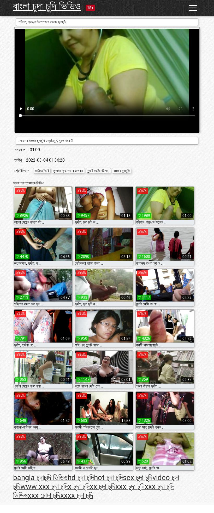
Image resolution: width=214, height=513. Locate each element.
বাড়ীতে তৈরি (42, 171)
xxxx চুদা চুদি (76, 495)
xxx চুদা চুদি (130, 486)
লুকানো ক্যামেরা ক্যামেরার (68, 171)
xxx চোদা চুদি (44, 495)
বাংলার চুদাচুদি (122, 171)
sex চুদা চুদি (137, 477)
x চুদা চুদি (79, 486)
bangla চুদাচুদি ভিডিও (40, 477)
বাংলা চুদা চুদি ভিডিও (47, 6)
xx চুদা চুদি (102, 486)
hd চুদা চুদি (81, 477)
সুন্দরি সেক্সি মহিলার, (98, 171)
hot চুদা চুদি (108, 477)
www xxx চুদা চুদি (44, 486)
